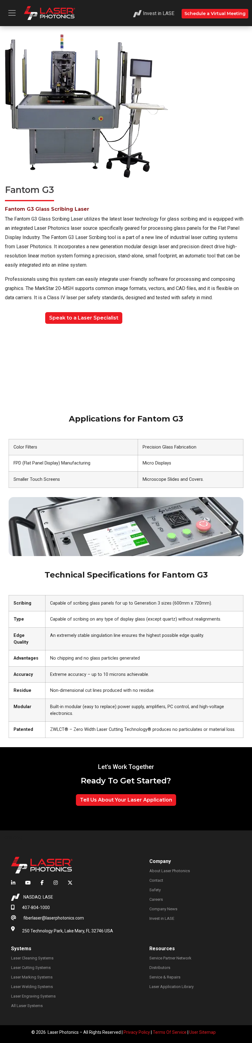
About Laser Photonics (169, 871)
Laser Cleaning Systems (32, 958)
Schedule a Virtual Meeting (215, 13)
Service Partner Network (170, 958)
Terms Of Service (170, 1032)
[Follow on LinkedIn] (15, 883)
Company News (163, 909)
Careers (156, 899)
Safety (155, 890)
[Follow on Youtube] (28, 883)
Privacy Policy (137, 1032)
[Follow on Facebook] (42, 883)
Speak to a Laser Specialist (83, 318)
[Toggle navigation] (12, 13)
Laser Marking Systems (32, 977)
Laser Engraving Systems (33, 996)
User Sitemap (202, 1032)
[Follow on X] (68, 883)
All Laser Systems (27, 1005)
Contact (156, 880)
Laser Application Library (171, 986)
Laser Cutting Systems (31, 967)
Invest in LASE (158, 13)
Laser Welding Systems (32, 986)
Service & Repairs (164, 977)
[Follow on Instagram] (56, 883)
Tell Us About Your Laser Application (126, 800)
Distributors (159, 967)
